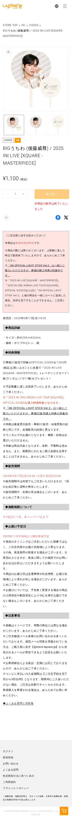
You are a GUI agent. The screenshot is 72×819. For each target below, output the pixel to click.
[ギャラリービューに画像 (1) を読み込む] (14, 125)
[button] (65, 6)
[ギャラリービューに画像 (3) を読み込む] (58, 125)
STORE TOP (10, 25)
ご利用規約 (9, 782)
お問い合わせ (11, 763)
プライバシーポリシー (16, 788)
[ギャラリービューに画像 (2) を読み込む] (36, 125)
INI (23, 25)
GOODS (33, 25)
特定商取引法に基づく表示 (18, 775)
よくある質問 (11, 769)
